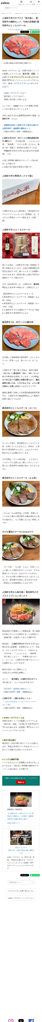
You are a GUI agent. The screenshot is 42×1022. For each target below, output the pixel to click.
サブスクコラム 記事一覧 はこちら (21, 891)
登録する (21, 782)
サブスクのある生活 (15, 29)
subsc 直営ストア (13, 823)
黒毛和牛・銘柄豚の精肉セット (17, 688)
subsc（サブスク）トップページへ (21, 898)
